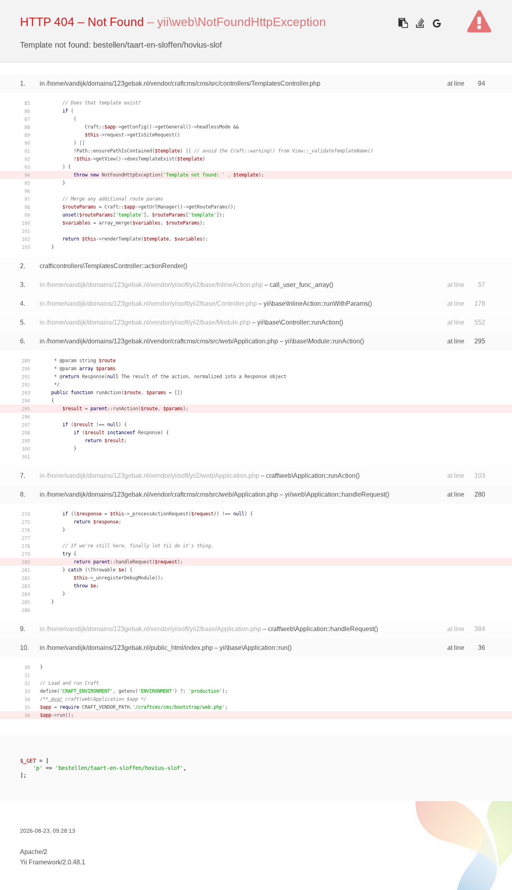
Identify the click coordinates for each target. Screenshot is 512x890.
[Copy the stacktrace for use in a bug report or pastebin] (403, 23)
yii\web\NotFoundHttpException (241, 21)
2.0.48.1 (73, 862)
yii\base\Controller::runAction (298, 322)
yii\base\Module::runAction (322, 341)
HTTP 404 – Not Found (82, 21)
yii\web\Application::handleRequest (335, 494)
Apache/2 (33, 851)
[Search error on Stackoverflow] (420, 23)
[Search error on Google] (437, 23)
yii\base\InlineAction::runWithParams (316, 303)
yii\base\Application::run (254, 647)
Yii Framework (40, 862)
